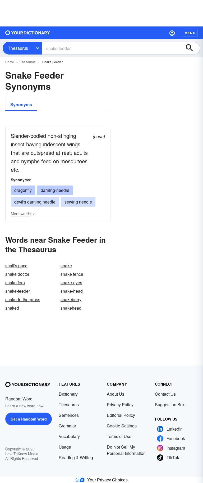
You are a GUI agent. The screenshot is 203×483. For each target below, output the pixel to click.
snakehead (71, 308)
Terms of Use (119, 436)
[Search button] (192, 48)
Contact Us (165, 394)
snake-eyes (71, 282)
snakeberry (71, 299)
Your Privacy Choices (107, 480)
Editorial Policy (121, 415)
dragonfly (23, 190)
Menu (190, 32)
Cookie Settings (122, 426)
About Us (115, 394)
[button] (172, 32)
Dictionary (68, 394)
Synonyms (21, 104)
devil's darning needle (35, 202)
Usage (65, 447)
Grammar (67, 426)
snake (66, 266)
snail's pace (16, 266)
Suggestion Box (170, 404)
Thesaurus (18, 48)
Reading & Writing (76, 457)
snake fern (15, 282)
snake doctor (17, 274)
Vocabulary (69, 436)
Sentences (69, 415)
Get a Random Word (29, 419)
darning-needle (55, 190)
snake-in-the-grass (22, 299)
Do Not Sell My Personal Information (126, 450)
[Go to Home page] (27, 32)
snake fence (72, 274)
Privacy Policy (120, 404)
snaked (12, 308)
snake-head (72, 291)
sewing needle (78, 202)
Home (9, 62)
